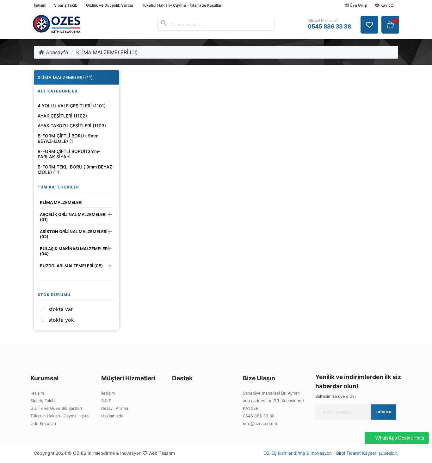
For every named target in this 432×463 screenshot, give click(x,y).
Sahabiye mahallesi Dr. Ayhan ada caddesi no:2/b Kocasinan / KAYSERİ (273, 400)
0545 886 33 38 (259, 415)
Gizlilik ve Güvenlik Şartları (110, 5)
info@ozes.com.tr (260, 423)
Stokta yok (61, 320)
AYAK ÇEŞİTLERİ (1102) (62, 115)
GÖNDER (383, 412)
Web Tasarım (161, 453)
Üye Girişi (358, 5)
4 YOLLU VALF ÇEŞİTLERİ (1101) (72, 105)
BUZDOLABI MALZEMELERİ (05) (71, 265)
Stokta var (60, 309)
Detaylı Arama (114, 408)
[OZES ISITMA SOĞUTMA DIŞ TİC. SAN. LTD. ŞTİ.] (56, 31)
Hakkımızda (112, 415)
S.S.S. (107, 400)
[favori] (369, 25)
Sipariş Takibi (66, 5)
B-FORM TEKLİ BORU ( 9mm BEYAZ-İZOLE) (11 (76, 169)
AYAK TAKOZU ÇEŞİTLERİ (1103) (72, 125)
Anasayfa (56, 52)
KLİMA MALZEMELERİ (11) (107, 52)
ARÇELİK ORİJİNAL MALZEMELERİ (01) (73, 217)
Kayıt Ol (387, 5)
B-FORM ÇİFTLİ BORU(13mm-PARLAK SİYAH (69, 154)
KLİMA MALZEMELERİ (61, 202)
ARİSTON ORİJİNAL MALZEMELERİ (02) (74, 234)
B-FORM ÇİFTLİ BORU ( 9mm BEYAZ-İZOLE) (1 (68, 138)
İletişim (40, 5)
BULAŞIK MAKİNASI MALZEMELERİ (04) (74, 251)
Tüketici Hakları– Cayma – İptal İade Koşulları (182, 5)
